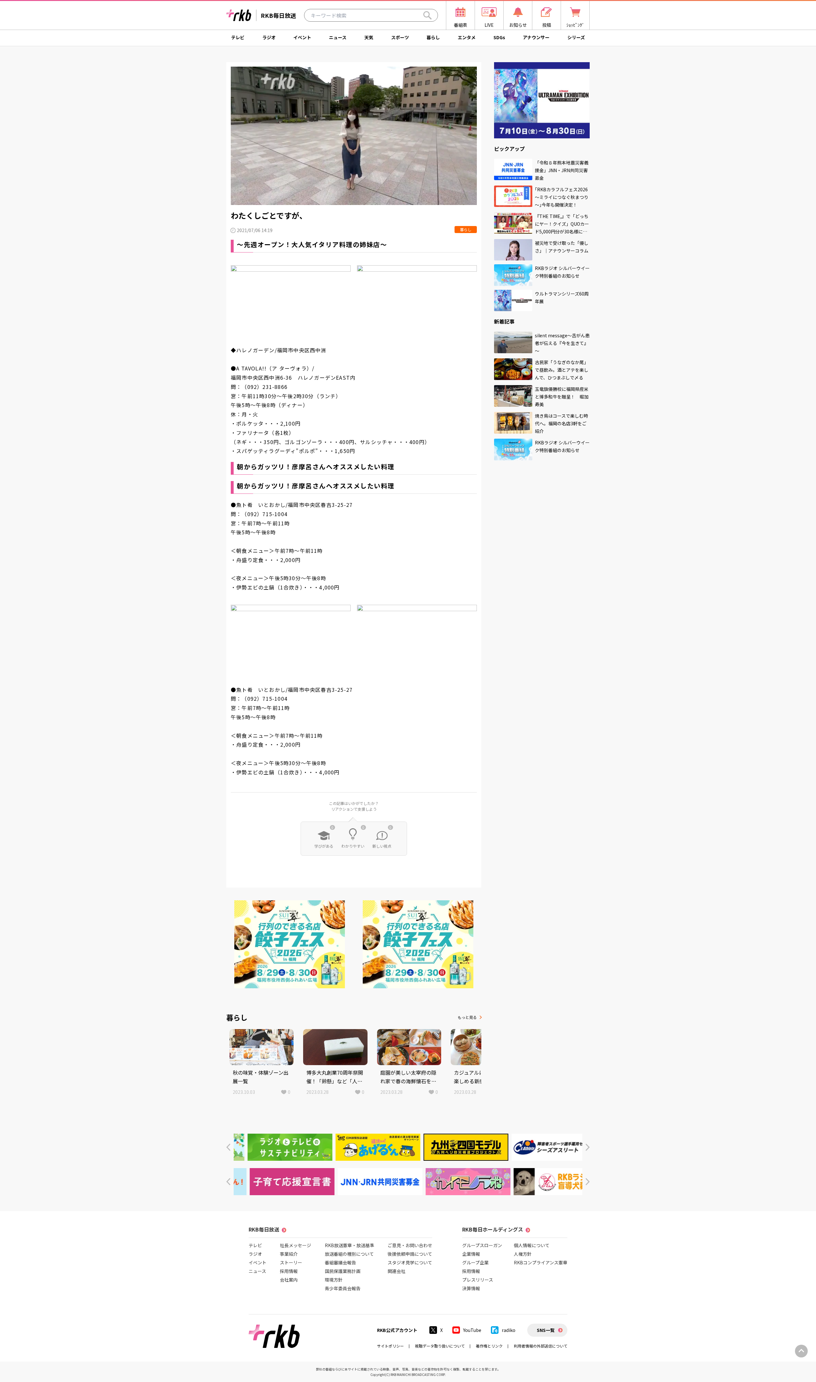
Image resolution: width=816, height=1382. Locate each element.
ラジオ (269, 37)
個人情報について (532, 1245)
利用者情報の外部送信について (540, 1346)
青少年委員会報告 (343, 1288)
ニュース (337, 37)
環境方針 (334, 1279)
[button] (228, 1147)
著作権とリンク (489, 1346)
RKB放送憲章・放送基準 (349, 1245)
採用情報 (289, 1271)
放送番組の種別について (349, 1254)
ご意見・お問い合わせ (410, 1245)
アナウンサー (536, 37)
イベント (302, 37)
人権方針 (523, 1254)
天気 (368, 37)
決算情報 (471, 1288)
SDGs (499, 37)
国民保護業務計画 (343, 1271)
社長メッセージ (295, 1245)
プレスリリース (477, 1279)
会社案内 (289, 1279)
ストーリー (291, 1262)
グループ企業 (475, 1262)
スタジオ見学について (410, 1262)
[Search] (427, 15)
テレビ (237, 37)
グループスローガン (482, 1245)
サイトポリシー (390, 1346)
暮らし (433, 37)
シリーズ (576, 37)
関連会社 (396, 1271)
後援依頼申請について (410, 1254)
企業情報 (471, 1254)
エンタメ (467, 37)
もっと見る (467, 1017)
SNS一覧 (546, 1330)
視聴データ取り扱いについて (440, 1346)
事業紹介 (289, 1254)
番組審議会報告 (340, 1262)
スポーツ (400, 37)
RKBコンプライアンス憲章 (540, 1262)
